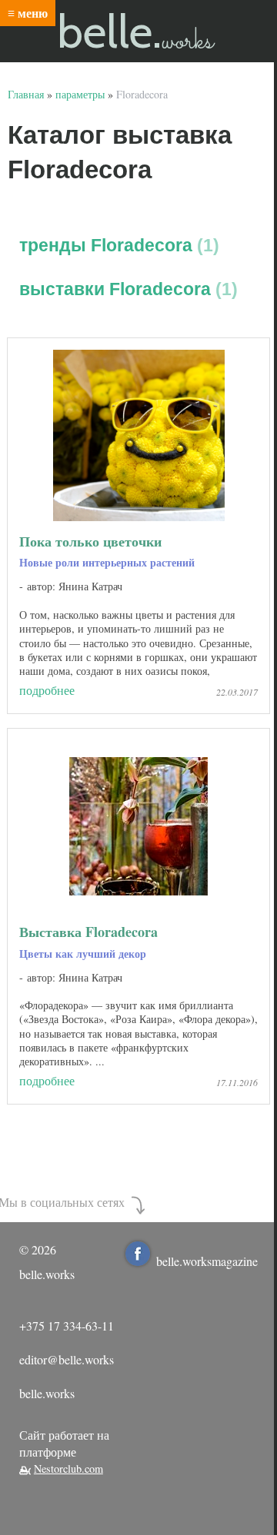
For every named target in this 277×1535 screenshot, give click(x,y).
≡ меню (28, 13)
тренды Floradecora (116, 245)
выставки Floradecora (125, 289)
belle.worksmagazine (207, 1261)
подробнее (47, 690)
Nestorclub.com (68, 1468)
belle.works (47, 1393)
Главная (26, 94)
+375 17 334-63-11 (66, 1325)
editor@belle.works (66, 1359)
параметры (80, 94)
